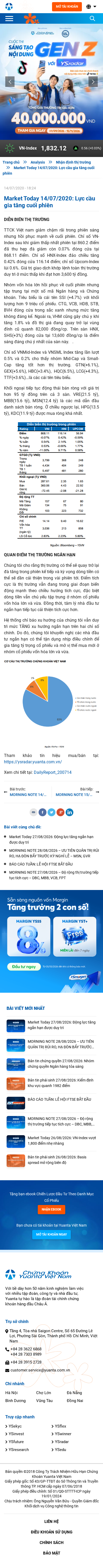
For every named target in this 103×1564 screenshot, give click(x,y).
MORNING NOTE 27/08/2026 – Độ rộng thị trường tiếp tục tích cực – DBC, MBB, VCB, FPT (60, 1122)
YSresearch (19, 1449)
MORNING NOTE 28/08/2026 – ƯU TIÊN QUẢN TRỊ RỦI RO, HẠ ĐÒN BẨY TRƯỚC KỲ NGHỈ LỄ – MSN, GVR (61, 1044)
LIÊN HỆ (51, 1521)
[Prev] (10, 81)
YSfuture (16, 1441)
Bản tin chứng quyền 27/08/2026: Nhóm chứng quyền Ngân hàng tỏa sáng (61, 1064)
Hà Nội (11, 1392)
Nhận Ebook (51, 1209)
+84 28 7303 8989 (26, 1354)
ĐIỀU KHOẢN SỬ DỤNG (51, 1532)
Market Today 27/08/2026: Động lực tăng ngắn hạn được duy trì (62, 1025)
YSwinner (63, 1434)
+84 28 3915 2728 (26, 1362)
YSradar (62, 1441)
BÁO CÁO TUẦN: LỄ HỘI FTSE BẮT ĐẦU (59, 1099)
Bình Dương (15, 1400)
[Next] (93, 81)
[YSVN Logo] (9, 6)
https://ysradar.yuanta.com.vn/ (33, 761)
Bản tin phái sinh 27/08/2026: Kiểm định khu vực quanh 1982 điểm (60, 1083)
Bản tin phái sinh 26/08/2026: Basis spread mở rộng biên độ (57, 1160)
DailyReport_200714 (53, 772)
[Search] (92, 18)
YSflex (60, 1426)
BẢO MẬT (51, 1553)
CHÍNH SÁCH (52, 1542)
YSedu (60, 1449)
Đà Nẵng (74, 1392)
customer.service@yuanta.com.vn (40, 1370)
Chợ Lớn (43, 1392)
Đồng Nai (75, 1400)
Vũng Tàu (44, 1400)
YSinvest (16, 1434)
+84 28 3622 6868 (26, 1349)
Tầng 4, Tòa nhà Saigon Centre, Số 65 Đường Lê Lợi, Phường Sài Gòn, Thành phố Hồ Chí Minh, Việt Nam (53, 1336)
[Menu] (10, 18)
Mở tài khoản (67, 6)
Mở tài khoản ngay (51, 1234)
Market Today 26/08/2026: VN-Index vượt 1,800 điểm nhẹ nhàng (62, 1140)
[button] (91, 6)
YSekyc (15, 1426)
